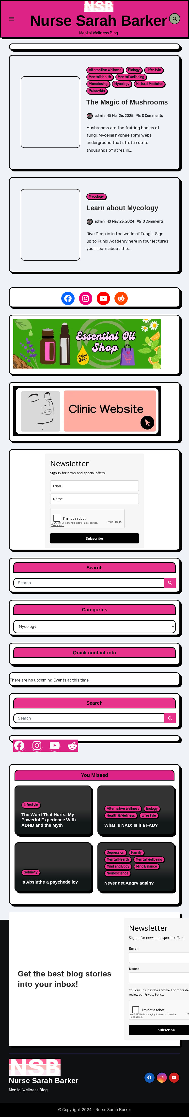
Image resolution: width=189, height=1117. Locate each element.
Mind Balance (146, 866)
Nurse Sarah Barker (98, 20)
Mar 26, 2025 (122, 116)
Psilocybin (97, 91)
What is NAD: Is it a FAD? (131, 825)
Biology (134, 70)
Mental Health (100, 77)
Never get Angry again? (129, 883)
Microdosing (98, 84)
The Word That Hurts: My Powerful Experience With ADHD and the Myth (48, 820)
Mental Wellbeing (131, 77)
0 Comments (152, 116)
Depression (115, 852)
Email (134, 948)
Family (136, 852)
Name (134, 968)
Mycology (121, 84)
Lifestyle (154, 70)
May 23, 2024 (123, 221)
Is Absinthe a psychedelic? (49, 882)
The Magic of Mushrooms (127, 102)
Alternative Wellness (105, 70)
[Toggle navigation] (19, 19)
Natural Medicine (149, 84)
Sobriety (31, 872)
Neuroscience (117, 873)
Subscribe (94, 538)
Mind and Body (118, 866)
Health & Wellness (121, 815)
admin (100, 116)
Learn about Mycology (122, 208)
